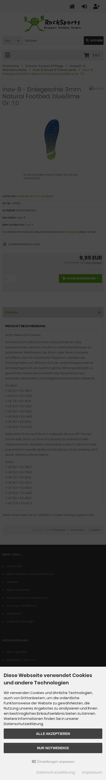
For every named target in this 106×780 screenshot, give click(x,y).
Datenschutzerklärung (55, 772)
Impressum (92, 772)
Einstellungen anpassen (55, 761)
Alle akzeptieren (53, 734)
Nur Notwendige (53, 748)
